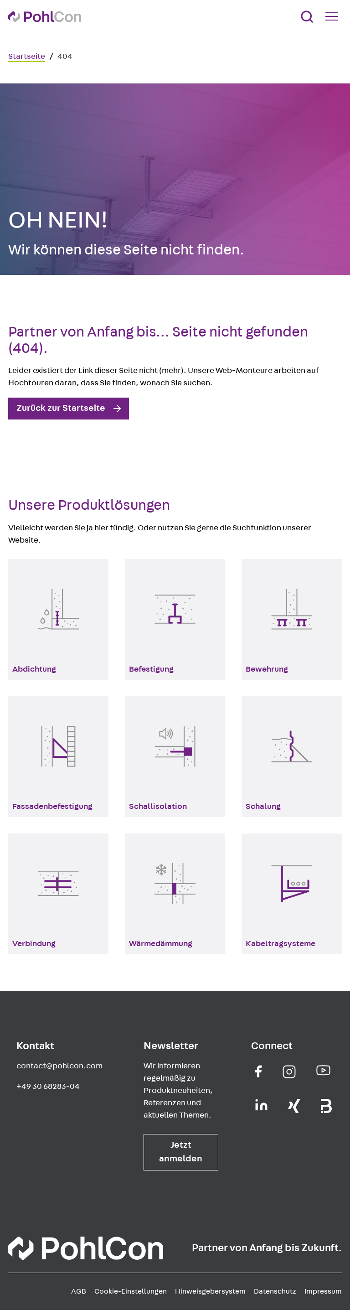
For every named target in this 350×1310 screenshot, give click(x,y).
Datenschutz (275, 1291)
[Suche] (307, 16)
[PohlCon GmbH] (258, 1071)
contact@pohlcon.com (59, 1066)
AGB (78, 1291)
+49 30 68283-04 (48, 1086)
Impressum (323, 1291)
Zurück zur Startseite (60, 408)
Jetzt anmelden (180, 1151)
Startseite (26, 56)
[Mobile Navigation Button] (333, 16)
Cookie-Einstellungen (130, 1291)
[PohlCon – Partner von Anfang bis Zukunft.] (44, 16)
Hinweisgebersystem (210, 1291)
